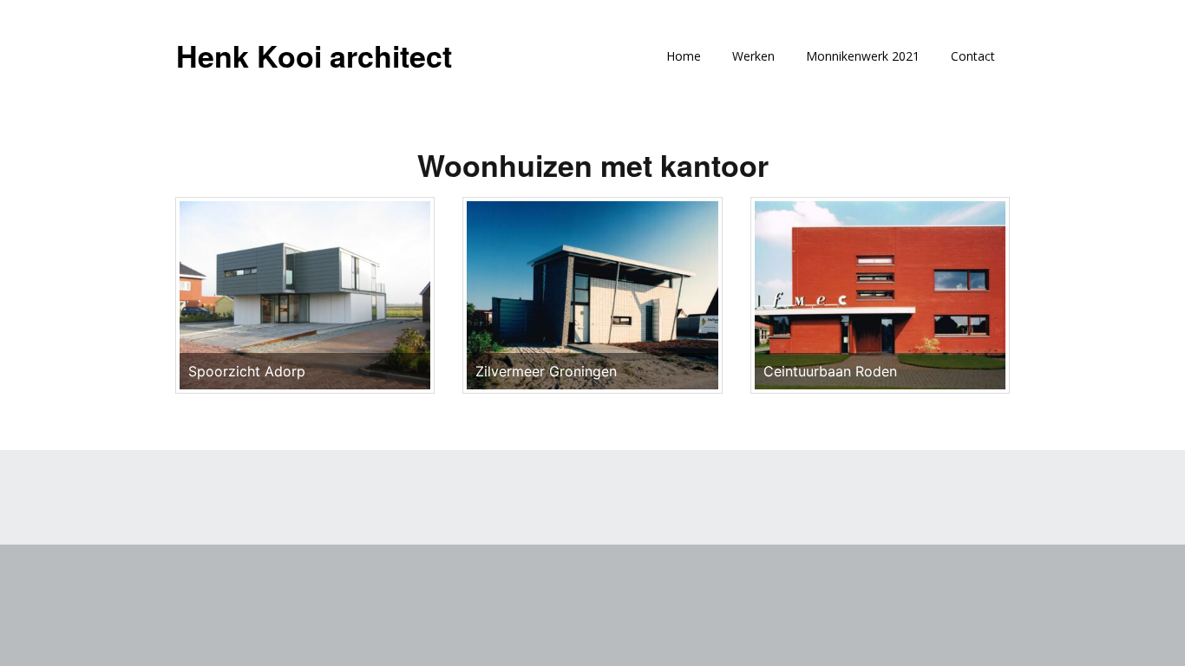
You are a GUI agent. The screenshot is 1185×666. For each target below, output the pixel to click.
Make (265, 497)
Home (683, 56)
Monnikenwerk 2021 (863, 56)
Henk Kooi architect (314, 55)
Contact (973, 56)
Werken (753, 56)
